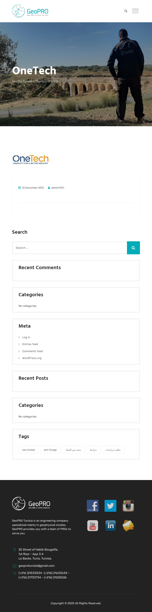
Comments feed (32, 351)
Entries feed (30, 344)
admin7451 (57, 187)
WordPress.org (32, 358)
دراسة (93, 449)
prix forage (50, 449)
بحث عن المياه (73, 449)
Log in (26, 337)
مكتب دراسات (112, 449)
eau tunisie (28, 449)
